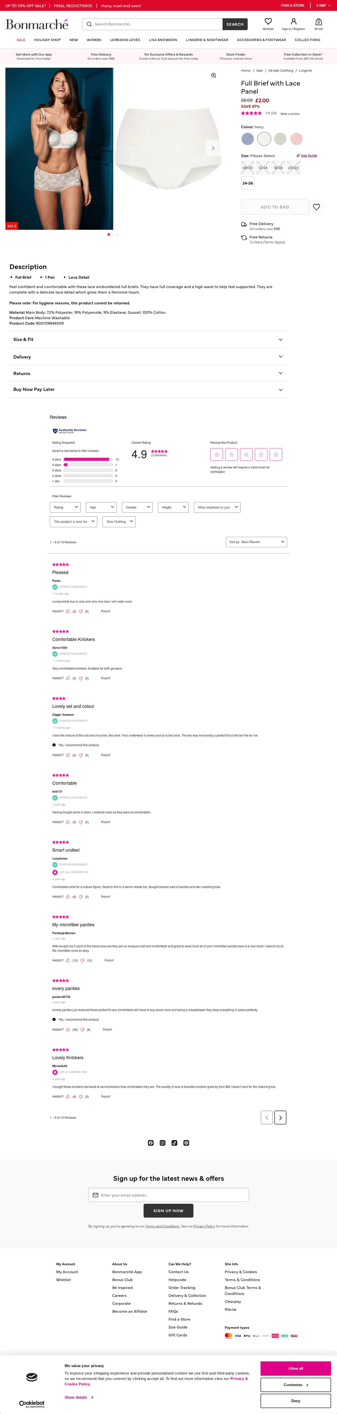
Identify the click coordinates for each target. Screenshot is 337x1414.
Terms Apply (274, 241)
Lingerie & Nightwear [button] (207, 39)
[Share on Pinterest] (186, 1143)
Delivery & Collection (187, 1295)
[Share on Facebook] (151, 1143)
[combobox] (152, 24)
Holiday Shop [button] (47, 39)
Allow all (295, 1368)
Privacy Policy (204, 1226)
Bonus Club (122, 1279)
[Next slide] (213, 148)
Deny (295, 1401)
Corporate (121, 1303)
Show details (76, 1397)
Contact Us (178, 1271)
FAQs (173, 1311)
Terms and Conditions (162, 1226)
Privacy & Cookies (241, 1271)
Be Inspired (122, 1287)
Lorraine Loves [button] (125, 39)
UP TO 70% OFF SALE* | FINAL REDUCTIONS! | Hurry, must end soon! (73, 5)
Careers (119, 1295)
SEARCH (235, 24)
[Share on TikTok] (174, 1143)
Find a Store (179, 1319)
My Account (67, 1271)
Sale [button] (21, 39)
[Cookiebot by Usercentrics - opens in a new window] (32, 1404)
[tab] (109, 234)
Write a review (290, 113)
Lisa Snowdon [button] (163, 39)
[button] (324, 5)
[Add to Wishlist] (316, 207)
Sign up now (168, 1210)
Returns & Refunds (185, 1303)
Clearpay (233, 1301)
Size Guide (309, 155)
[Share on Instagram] (163, 1143)
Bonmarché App (127, 1271)
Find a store (292, 5)
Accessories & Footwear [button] (261, 39)
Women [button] (94, 39)
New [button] (74, 39)
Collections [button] (307, 39)
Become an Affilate (129, 1311)
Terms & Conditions (242, 1279)
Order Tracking (181, 1287)
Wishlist (63, 1279)
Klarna (230, 1309)
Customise (293, 1385)
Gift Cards (177, 1334)
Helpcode (177, 1279)
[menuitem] (324, 5)
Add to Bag (275, 207)
